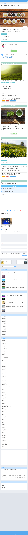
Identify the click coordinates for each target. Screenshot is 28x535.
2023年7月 (4, 316)
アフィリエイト (4, 348)
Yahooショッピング (12, 176)
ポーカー (3, 387)
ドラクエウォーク (5, 357)
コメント (2, 233)
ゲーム (3, 351)
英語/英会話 (4, 440)
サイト (2, 250)
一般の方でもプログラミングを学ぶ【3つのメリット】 (7, 477)
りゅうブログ (14, 1)
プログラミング (4, 384)
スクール (3, 443)
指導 (3, 414)
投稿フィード (3, 485)
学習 (3, 408)
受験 (3, 400)
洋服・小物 (4, 429)
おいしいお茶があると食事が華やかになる (8, 56)
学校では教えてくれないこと (6, 406)
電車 (3, 446)
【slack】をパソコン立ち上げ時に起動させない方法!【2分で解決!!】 (9, 469)
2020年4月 (4, 326)
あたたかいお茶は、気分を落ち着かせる (7, 57)
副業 (3, 395)
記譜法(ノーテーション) (5, 444)
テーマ (3, 369)
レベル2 (3, 373)
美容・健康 (4, 435)
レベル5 (3, 377)
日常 (3, 419)
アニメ (3, 346)
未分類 (3, 424)
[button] (25, 54)
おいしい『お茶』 (13, 133)
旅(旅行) (3, 417)
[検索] (15, 266)
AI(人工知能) (4, 340)
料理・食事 (6, 213)
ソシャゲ (3, 363)
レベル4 (3, 376)
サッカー (3, 358)
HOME (14, 532)
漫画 (3, 430)
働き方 (3, 392)
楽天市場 (7, 176)
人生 (3, 389)
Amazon (4, 176)
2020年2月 (4, 329)
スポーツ (3, 360)
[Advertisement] (14, 201)
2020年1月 (4, 331)
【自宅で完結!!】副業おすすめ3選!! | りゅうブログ (20, 477)
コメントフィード (4, 487)
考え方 (3, 437)
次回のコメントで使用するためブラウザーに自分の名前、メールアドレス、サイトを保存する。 (13, 253)
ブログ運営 (4, 366)
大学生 (3, 403)
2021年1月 (4, 318)
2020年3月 (4, 328)
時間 (3, 422)
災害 (3, 432)
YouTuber (3, 343)
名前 (2, 243)
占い (3, 398)
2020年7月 (4, 321)
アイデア (3, 345)
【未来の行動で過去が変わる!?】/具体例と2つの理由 (7, 475)
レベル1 (3, 372)
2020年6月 (4, 323)
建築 (3, 411)
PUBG (3, 354)
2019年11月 (4, 334)
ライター (3, 397)
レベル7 (3, 380)
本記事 (3, 427)
